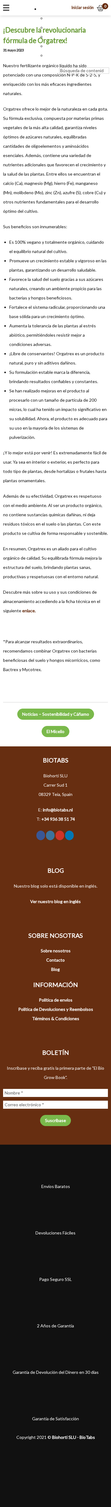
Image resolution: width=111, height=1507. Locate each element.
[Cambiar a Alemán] (49, 46)
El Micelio (55, 731)
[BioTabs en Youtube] (60, 835)
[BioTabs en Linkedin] (69, 835)
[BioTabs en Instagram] (50, 835)
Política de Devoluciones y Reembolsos (55, 1009)
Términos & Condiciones (55, 1018)
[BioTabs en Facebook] (40, 835)
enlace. (29, 610)
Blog (55, 969)
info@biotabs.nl (58, 809)
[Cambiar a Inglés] (49, 27)
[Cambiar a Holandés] (49, 18)
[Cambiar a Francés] (49, 37)
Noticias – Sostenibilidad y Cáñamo (55, 714)
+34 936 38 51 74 (58, 819)
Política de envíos (55, 999)
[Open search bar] (62, 63)
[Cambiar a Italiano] (49, 55)
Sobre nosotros (56, 950)
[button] (45, 9)
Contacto (55, 960)
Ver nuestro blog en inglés (55, 901)
